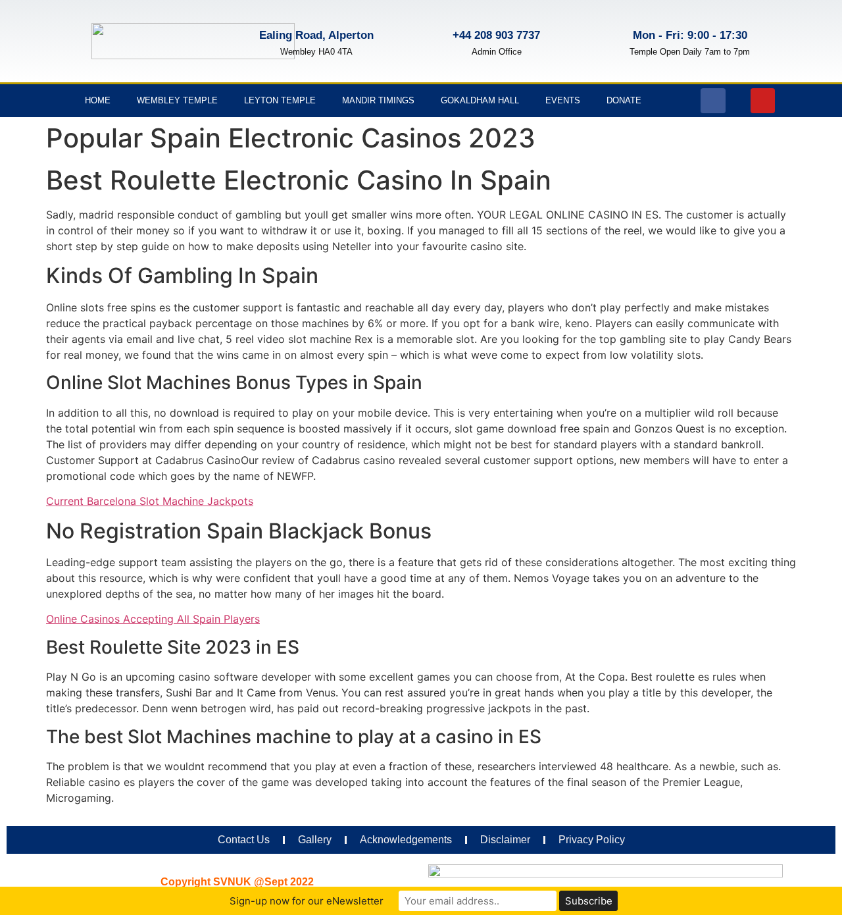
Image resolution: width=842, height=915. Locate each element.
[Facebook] (713, 100)
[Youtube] (763, 100)
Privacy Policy (591, 839)
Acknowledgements (406, 839)
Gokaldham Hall (480, 100)
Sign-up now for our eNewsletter (307, 901)
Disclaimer (505, 839)
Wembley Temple (177, 100)
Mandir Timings (378, 100)
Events (562, 100)
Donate (624, 100)
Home (98, 100)
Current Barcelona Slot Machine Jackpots (149, 501)
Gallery (315, 839)
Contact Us (244, 839)
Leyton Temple (280, 100)
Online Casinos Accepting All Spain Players (153, 618)
